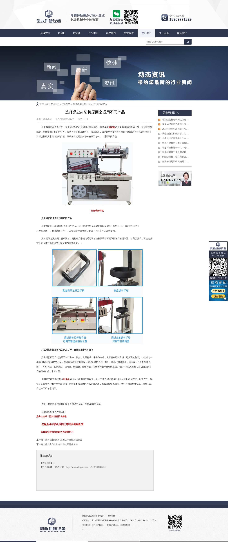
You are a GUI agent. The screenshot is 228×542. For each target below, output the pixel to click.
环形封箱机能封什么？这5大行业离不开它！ (176, 147)
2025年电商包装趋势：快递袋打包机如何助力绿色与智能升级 (176, 129)
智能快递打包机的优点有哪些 (176, 119)
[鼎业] (48, 23)
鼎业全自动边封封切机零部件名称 (61, 444)
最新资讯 (169, 113)
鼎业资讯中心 (52, 104)
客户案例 (111, 33)
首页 (42, 104)
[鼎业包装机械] (114, 73)
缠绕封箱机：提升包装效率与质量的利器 (176, 157)
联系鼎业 (182, 33)
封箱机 (61, 33)
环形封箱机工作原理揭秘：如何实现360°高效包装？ (176, 152)
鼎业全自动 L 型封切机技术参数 (51, 416)
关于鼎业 (164, 33)
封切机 (77, 33)
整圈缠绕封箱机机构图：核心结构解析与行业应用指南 (176, 161)
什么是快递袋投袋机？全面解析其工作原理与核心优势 (176, 138)
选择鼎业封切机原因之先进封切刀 (57, 432)
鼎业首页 (45, 33)
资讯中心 (146, 33)
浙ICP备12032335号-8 (147, 520)
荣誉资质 (129, 33)
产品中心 (93, 33)
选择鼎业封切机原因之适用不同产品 (90, 104)
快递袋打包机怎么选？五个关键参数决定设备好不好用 (176, 124)
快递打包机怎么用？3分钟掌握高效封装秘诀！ (176, 143)
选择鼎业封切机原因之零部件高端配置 (62, 424)
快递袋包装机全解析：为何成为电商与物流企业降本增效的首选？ (176, 133)
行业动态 (66, 104)
